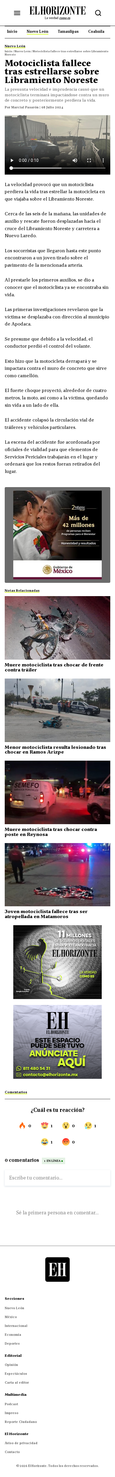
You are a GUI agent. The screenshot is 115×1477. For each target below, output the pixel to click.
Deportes (12, 1343)
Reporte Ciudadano (21, 1422)
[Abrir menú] (17, 12)
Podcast (11, 1404)
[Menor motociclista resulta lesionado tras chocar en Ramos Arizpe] (57, 710)
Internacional (16, 1326)
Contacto (12, 1452)
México (11, 1317)
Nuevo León (14, 1308)
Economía (13, 1335)
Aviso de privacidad (21, 1443)
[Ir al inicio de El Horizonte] (57, 12)
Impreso (11, 1413)
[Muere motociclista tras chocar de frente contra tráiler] (57, 628)
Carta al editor (17, 1382)
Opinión (11, 1365)
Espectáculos (16, 1374)
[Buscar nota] (98, 12)
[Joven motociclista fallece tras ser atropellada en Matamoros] (57, 875)
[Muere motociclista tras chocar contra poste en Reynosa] (57, 792)
